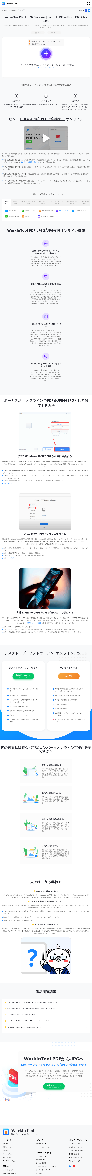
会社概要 (5, 1144)
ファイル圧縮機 (41, 1163)
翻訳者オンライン (75, 1161)
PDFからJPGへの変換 (34, 623)
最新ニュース (7, 1147)
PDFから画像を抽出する (47, 284)
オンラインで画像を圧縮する (30, 162)
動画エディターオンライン (77, 1157)
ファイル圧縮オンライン (77, 1150)
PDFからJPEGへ (45, 324)
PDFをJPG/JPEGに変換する (42, 119)
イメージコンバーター (43, 1147)
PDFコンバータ (41, 1144)
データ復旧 (39, 1173)
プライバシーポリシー (10, 1161)
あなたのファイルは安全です (46, 67)
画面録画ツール (41, 1159)
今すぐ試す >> (8, 483)
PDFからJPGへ (22, 10)
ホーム (4, 10)
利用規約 (5, 1150)
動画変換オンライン (75, 1154)
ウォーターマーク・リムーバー (46, 1166)
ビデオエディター (41, 1156)
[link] (4, 10)
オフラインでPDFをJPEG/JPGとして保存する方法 (57, 403)
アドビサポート (12, 558)
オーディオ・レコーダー (44, 1170)
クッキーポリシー (8, 1154)
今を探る (68, 676)
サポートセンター (8, 1170)
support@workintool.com (10, 1173)
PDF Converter (12, 10)
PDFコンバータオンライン (77, 1144)
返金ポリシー (7, 1157)
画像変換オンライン (75, 1147)
